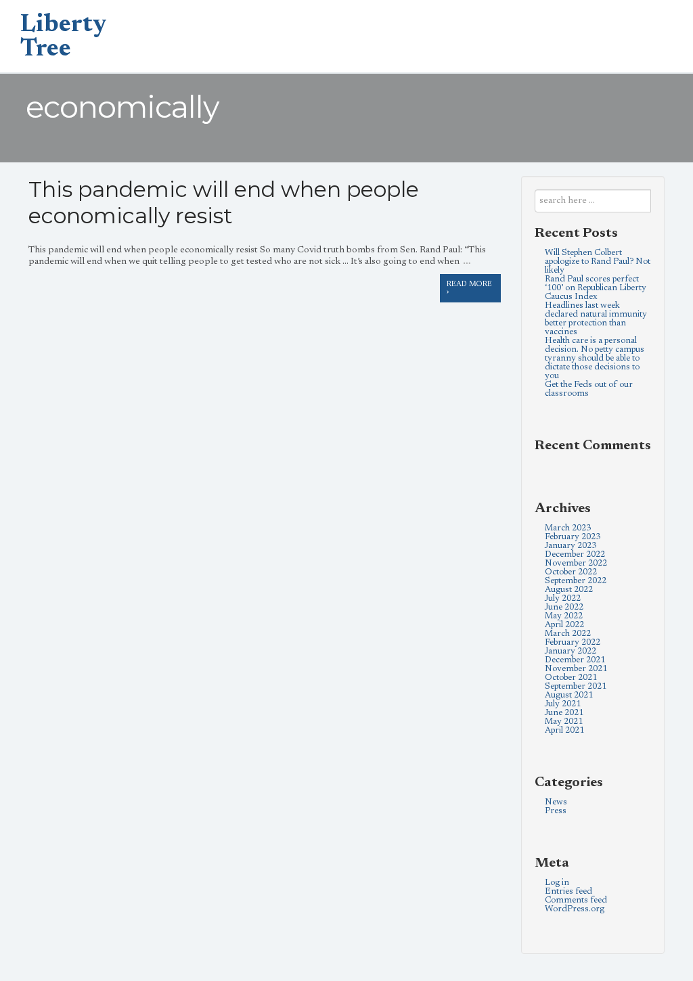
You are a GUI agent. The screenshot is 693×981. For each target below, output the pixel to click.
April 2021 (564, 730)
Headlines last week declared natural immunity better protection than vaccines (596, 318)
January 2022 (570, 651)
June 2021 (564, 712)
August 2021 (569, 695)
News (556, 802)
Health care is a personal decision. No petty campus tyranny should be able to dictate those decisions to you (594, 358)
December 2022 (575, 554)
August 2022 (569, 589)
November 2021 (576, 668)
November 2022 (576, 563)
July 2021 (563, 704)
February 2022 (572, 642)
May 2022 (564, 616)
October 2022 (571, 572)
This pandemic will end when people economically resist (223, 202)
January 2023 (570, 545)
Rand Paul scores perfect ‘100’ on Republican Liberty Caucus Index (595, 288)
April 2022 (564, 624)
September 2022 (575, 580)
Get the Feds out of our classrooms (589, 389)
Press (555, 810)
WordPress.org (574, 909)
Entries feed (568, 891)
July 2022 (563, 598)
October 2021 (571, 677)
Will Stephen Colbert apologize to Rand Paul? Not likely (597, 261)
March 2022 (568, 633)
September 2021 (575, 686)
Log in (557, 882)
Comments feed (576, 900)
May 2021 (564, 721)
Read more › (469, 288)
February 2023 (572, 536)
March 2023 (568, 528)
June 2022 (564, 607)
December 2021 (575, 660)
